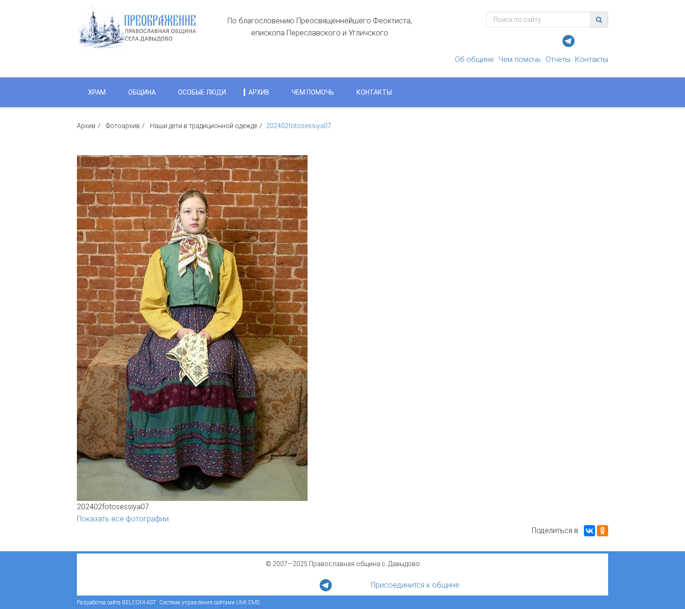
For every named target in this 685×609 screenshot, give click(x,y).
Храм (97, 92)
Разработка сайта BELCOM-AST (116, 602)
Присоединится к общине (415, 585)
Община (142, 92)
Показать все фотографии (123, 518)
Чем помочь (520, 59)
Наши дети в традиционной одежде (203, 126)
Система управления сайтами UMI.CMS (209, 602)
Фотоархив (123, 126)
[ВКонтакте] (589, 530)
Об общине (474, 59)
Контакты (591, 59)
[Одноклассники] (602, 530)
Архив (258, 92)
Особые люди (202, 92)
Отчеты (558, 59)
